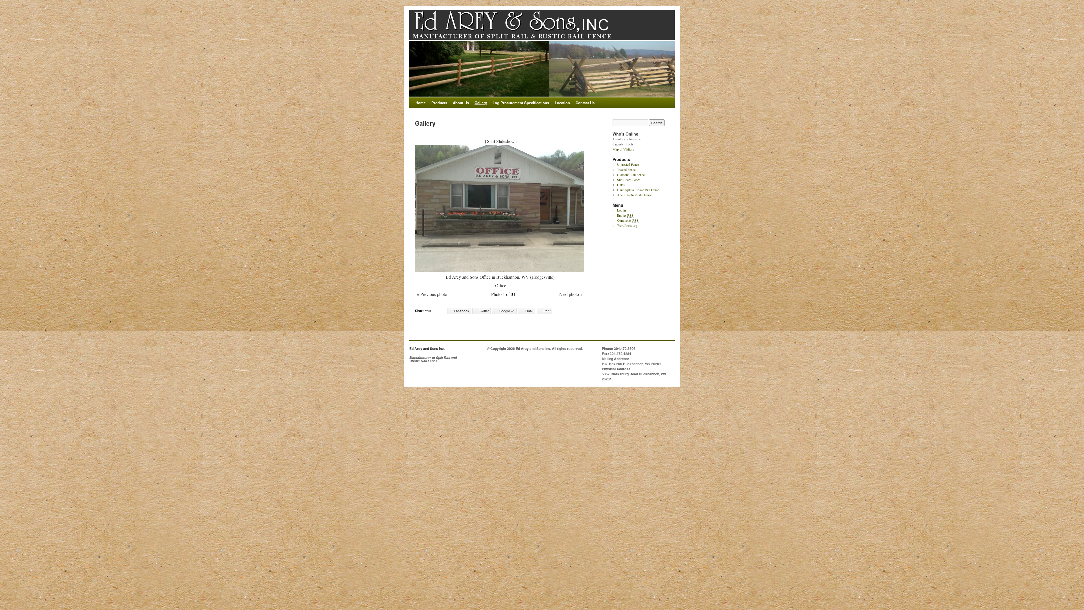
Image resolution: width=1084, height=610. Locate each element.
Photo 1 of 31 (503, 294)
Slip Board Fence (628, 179)
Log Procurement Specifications (521, 102)
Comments (628, 220)
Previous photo (433, 294)
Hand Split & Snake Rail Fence (638, 190)
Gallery (481, 102)
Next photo (569, 294)
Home (421, 102)
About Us (461, 102)
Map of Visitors (623, 149)
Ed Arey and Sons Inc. (427, 348)
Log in (621, 210)
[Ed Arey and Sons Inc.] (542, 36)
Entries (625, 215)
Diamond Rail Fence (630, 174)
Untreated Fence (628, 164)
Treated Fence (626, 169)
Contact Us (585, 102)
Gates (621, 184)
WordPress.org (627, 225)
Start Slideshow (501, 141)
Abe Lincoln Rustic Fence (634, 195)
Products (439, 102)
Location (562, 102)
